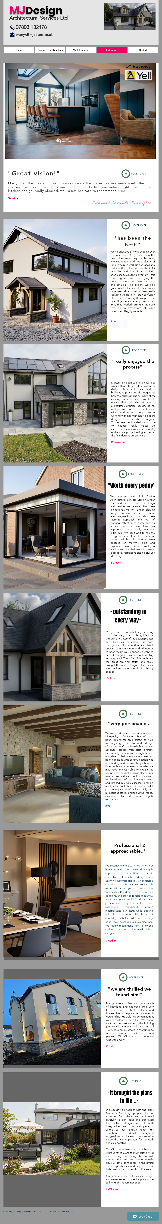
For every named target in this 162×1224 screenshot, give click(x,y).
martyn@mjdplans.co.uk (34, 34)
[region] (82, 117)
